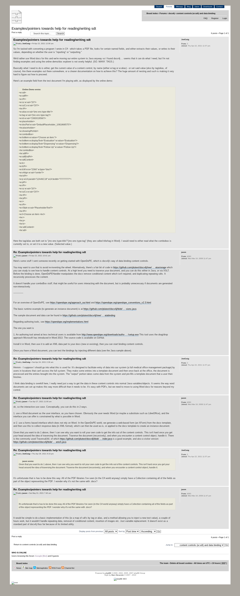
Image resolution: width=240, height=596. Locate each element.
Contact (219, 7)
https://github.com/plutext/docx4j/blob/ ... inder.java (86, 438)
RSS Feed (56, 568)
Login (224, 18)
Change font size (224, 13)
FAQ (205, 18)
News (18, 568)
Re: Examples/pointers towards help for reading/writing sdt (49, 252)
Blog (189, 7)
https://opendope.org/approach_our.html (70, 302)
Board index (152, 13)
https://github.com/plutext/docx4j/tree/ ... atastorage (139, 267)
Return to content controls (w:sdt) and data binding (35, 544)
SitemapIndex (42, 568)
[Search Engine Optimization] (120, 579)
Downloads (207, 7)
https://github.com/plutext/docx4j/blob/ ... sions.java (109, 309)
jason (24, 256)
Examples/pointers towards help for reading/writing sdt (54, 28)
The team (164, 563)
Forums (169, 7)
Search (159, 7)
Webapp (179, 7)
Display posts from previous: (91, 531)
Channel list (69, 568)
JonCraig (26, 43)
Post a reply (17, 32)
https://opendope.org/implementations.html (66, 321)
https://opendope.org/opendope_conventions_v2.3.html (123, 302)
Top (226, 247)
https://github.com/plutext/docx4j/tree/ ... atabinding (89, 315)
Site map (29, 568)
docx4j (171, 13)
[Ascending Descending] (150, 531)
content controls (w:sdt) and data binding (195, 13)
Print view (219, 13)
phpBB (108, 573)
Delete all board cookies (181, 563)
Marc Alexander (117, 575)
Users (197, 7)
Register (215, 18)
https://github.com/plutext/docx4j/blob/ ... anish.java (39, 442)
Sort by (122, 531)
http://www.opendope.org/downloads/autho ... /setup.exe (110, 334)
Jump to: (169, 545)
